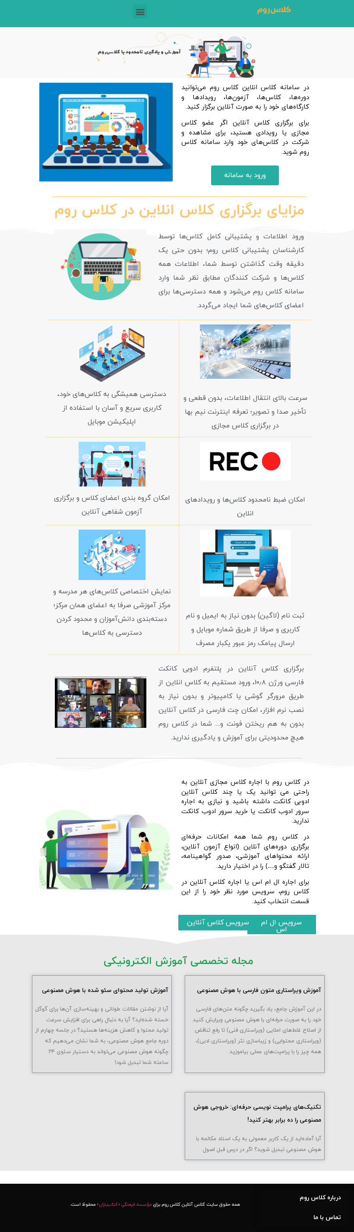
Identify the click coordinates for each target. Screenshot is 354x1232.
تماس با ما (327, 1217)
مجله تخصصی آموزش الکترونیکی (178, 961)
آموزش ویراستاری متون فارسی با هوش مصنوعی (259, 990)
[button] (245, 175)
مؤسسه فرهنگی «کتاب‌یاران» (124, 1204)
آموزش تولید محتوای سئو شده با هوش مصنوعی (105, 990)
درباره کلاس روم (320, 1198)
